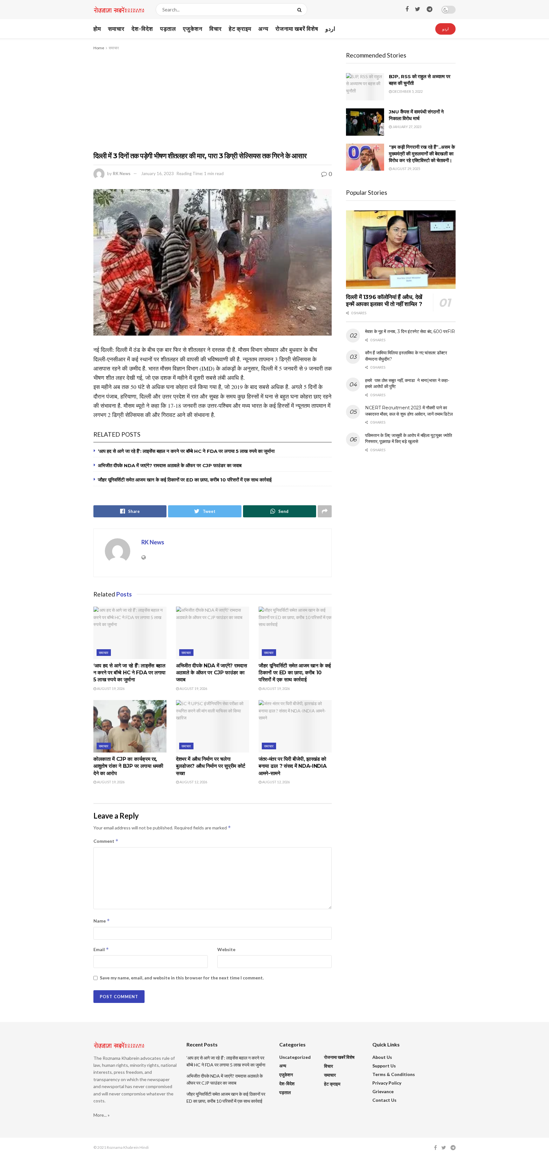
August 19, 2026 (110, 688)
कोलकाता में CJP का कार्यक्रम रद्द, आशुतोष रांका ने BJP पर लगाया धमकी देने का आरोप (128, 766)
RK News (122, 173)
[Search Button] (300, 9)
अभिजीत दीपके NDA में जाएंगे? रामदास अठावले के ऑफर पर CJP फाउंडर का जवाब (169, 465)
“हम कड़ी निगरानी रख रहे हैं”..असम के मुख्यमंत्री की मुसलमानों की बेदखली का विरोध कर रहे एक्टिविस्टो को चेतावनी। (422, 153)
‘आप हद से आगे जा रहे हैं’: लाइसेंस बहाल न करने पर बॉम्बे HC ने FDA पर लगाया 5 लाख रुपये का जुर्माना (186, 451)
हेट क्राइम (240, 28)
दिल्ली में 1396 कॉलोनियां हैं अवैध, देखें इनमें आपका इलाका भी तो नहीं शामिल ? (384, 301)
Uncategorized (295, 1057)
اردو (330, 28)
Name (101, 921)
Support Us (384, 1065)
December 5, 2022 (407, 91)
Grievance (383, 1091)
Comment (106, 841)
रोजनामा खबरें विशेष (296, 28)
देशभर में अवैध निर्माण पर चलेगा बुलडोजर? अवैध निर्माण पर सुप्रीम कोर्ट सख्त (210, 766)
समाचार (116, 28)
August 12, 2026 (193, 782)
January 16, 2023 (157, 173)
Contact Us (384, 1100)
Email (101, 949)
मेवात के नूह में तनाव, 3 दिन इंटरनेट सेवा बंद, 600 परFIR (410, 331)
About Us (382, 1057)
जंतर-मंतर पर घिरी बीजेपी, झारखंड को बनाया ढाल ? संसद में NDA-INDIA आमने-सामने (292, 766)
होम (97, 28)
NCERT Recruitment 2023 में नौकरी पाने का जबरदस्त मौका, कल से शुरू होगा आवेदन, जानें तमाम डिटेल (408, 411)
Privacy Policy (386, 1083)
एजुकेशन (192, 28)
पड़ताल (168, 28)
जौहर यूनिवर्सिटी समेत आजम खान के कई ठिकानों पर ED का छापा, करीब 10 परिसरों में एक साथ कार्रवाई (185, 480)
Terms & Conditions (393, 1074)
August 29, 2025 (406, 169)
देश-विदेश (142, 28)
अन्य (263, 28)
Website (226, 949)
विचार (215, 28)
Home (98, 47)
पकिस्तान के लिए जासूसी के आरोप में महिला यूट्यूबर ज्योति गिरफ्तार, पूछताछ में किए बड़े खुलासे (408, 439)
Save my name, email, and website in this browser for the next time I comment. (182, 977)
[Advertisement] (212, 99)
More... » (101, 1115)
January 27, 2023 (406, 127)
